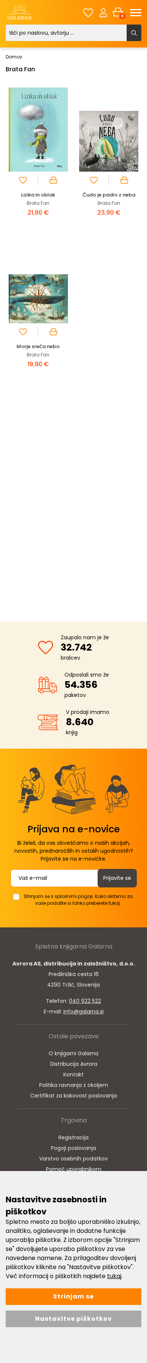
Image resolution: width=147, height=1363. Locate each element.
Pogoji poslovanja (73, 1148)
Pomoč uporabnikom (73, 1169)
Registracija (73, 1137)
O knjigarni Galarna (73, 1053)
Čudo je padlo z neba (109, 194)
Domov (14, 57)
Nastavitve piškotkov (73, 1318)
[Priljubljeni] (88, 12)
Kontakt (73, 1074)
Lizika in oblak (38, 194)
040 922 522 (85, 1001)
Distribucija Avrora (73, 1064)
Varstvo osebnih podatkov (73, 1158)
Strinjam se (73, 1296)
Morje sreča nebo (38, 346)
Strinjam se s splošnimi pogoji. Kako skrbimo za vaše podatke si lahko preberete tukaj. (78, 899)
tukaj (114, 1276)
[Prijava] (103, 12)
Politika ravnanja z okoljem (73, 1085)
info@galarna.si (83, 1011)
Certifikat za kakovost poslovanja (73, 1095)
